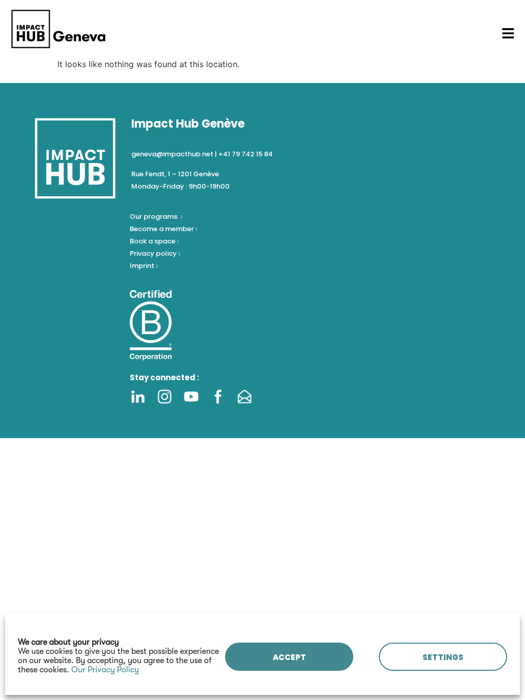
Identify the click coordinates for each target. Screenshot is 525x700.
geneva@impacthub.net (172, 154)
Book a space (153, 241)
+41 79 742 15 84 (245, 154)
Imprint (142, 266)
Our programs (154, 216)
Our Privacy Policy (105, 669)
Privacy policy (154, 253)
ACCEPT (289, 657)
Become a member (162, 229)
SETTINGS (442, 657)
